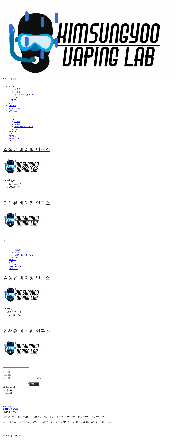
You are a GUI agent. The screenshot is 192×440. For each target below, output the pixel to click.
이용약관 (7, 406)
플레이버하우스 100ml (24, 94)
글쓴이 (6, 378)
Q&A (11, 102)
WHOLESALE (14, 108)
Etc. (16, 97)
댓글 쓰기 (34, 384)
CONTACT (13, 110)
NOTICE (12, 100)
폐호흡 (17, 91)
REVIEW (12, 105)
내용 (39, 378)
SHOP (11, 86)
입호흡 (17, 89)
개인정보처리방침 (10, 409)
